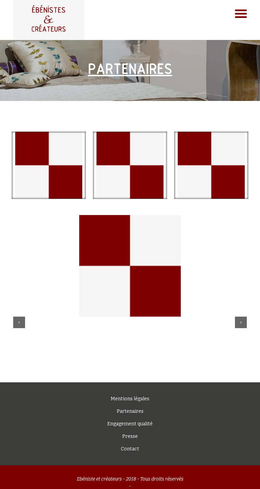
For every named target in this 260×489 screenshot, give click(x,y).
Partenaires (130, 411)
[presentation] (19, 322)
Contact (130, 449)
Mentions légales (130, 399)
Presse (130, 436)
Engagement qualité (130, 424)
